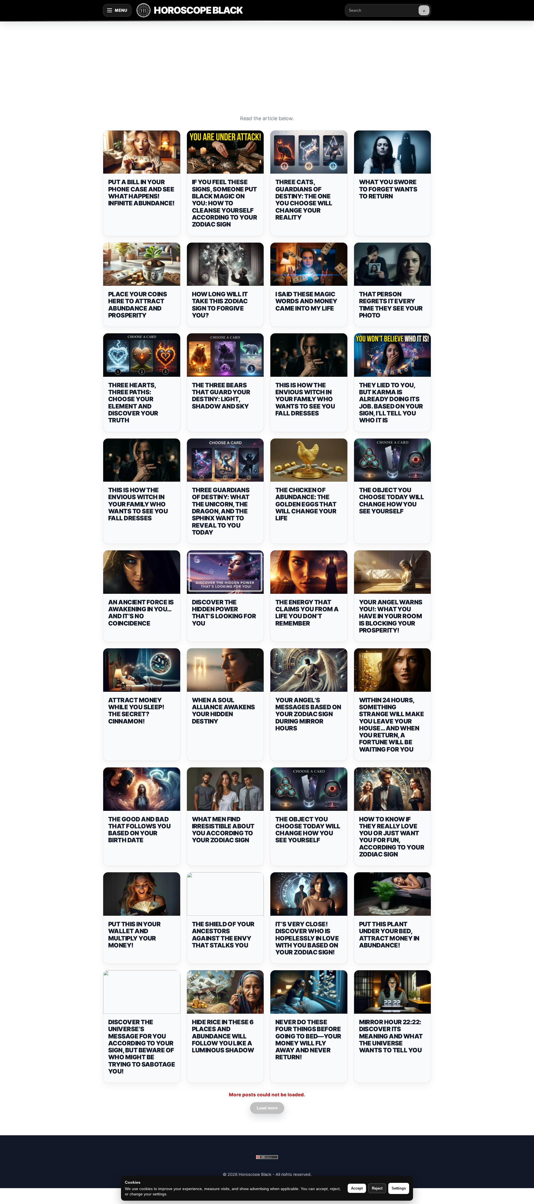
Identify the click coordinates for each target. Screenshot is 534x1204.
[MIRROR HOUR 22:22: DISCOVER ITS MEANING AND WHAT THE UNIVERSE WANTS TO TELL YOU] (392, 992)
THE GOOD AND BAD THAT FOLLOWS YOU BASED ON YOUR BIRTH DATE (139, 830)
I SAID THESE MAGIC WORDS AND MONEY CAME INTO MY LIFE (306, 301)
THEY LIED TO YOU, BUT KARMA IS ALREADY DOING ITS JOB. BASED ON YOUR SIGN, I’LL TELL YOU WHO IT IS (391, 402)
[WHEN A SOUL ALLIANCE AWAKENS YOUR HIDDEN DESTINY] (225, 670)
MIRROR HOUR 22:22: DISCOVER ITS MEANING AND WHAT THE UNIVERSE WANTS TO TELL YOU (391, 1036)
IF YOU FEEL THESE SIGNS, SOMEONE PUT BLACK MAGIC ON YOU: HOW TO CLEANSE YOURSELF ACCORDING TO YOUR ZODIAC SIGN (224, 203)
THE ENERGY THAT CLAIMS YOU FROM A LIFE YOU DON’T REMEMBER (307, 613)
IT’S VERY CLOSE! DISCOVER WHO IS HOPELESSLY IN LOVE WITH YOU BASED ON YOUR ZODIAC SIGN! (307, 938)
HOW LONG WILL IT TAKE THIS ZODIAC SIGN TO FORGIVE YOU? (220, 304)
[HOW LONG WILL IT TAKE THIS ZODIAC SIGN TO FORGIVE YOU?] (225, 264)
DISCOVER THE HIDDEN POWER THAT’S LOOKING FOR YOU (224, 613)
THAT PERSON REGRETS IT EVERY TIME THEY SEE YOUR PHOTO (391, 304)
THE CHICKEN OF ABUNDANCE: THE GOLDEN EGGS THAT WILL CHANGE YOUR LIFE (305, 504)
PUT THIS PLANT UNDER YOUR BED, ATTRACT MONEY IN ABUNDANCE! (389, 934)
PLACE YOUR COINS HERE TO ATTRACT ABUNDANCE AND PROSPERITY (137, 304)
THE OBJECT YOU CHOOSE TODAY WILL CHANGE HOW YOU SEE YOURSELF (391, 500)
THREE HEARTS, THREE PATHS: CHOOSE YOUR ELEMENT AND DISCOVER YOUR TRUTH (133, 402)
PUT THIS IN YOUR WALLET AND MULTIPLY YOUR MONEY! (134, 934)
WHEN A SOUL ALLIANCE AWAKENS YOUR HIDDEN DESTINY (223, 710)
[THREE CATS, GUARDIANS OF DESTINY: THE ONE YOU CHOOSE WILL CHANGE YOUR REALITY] (308, 152)
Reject (377, 1188)
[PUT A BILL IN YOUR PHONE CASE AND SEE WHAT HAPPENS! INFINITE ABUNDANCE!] (141, 152)
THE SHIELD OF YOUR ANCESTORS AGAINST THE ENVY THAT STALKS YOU (223, 934)
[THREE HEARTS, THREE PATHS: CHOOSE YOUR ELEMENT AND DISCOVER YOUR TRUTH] (141, 355)
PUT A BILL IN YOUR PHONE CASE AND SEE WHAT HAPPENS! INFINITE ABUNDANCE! (141, 192)
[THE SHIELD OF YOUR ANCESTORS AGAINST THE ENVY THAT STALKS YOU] (225, 894)
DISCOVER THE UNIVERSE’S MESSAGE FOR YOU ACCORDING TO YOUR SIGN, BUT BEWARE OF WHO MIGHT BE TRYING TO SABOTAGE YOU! (141, 1046)
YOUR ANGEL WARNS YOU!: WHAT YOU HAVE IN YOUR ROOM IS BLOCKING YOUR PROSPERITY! (390, 616)
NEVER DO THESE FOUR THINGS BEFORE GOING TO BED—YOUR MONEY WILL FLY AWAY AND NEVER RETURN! (308, 1039)
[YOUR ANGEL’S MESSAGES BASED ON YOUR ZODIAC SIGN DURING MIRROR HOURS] (308, 670)
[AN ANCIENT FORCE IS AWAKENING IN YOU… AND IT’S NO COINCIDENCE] (141, 572)
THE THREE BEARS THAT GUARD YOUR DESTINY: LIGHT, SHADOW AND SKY (221, 395)
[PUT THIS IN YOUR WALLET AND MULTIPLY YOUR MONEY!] (141, 894)
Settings (399, 1188)
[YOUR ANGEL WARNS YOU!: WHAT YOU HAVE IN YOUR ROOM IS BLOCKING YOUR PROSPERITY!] (392, 572)
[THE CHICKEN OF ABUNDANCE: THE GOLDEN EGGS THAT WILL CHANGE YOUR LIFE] (308, 460)
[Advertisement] (267, 62)
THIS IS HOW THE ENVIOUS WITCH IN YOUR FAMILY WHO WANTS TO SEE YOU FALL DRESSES (305, 399)
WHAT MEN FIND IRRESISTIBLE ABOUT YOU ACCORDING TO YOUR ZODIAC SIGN (223, 830)
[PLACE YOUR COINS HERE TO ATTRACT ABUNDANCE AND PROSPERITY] (141, 264)
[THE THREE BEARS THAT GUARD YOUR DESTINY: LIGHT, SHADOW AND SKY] (225, 355)
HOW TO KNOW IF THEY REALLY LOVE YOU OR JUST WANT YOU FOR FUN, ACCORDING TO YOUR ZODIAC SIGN (391, 837)
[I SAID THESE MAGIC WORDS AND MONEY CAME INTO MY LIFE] (308, 264)
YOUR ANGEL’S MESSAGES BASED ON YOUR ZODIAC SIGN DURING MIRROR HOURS (308, 714)
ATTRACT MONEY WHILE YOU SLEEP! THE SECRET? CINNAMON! (136, 710)
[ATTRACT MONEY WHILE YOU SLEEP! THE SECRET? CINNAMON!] (141, 670)
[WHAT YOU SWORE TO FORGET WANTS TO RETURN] (392, 152)
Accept (357, 1188)
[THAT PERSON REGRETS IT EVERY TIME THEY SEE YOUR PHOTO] (392, 264)
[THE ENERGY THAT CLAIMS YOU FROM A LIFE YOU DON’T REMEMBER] (308, 572)
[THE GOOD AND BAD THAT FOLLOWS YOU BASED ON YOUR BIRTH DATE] (141, 789)
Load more (267, 1107)
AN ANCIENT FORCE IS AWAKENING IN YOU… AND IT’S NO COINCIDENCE (141, 613)
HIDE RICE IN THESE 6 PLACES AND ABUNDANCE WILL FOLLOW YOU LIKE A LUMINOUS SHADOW (223, 1036)
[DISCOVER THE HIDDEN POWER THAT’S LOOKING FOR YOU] (225, 572)
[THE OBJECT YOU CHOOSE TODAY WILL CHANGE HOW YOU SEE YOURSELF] (392, 460)
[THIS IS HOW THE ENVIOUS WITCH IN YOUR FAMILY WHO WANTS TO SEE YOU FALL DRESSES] (308, 355)
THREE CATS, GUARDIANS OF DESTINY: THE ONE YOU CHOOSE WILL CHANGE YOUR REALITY (303, 199)
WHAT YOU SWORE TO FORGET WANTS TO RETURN (388, 189)
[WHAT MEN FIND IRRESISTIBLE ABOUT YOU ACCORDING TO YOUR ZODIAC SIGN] (225, 789)
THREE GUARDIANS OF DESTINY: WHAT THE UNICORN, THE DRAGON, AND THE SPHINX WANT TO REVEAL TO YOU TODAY (221, 511)
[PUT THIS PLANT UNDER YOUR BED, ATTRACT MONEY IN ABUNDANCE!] (392, 894)
